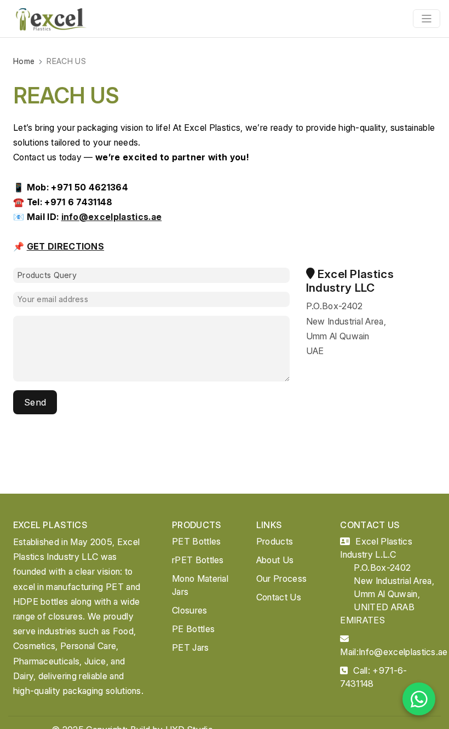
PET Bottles (196, 541)
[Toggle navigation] (426, 18)
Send (35, 402)
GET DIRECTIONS (65, 246)
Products (274, 541)
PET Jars (190, 647)
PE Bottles (193, 628)
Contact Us (278, 597)
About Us (275, 559)
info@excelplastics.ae (111, 216)
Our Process (281, 578)
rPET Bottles (198, 559)
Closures (190, 610)
